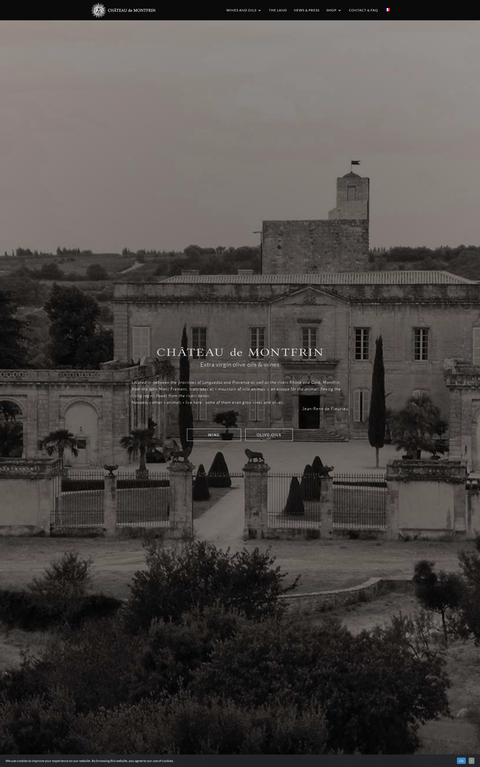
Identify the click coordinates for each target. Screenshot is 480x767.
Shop (331, 10)
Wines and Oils (241, 10)
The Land (278, 10)
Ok (461, 761)
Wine (214, 435)
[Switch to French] (387, 14)
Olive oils (269, 435)
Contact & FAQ (363, 10)
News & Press (306, 10)
